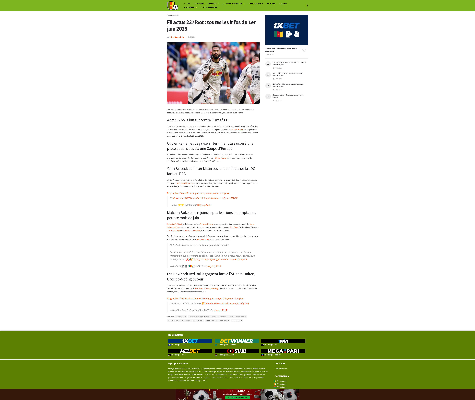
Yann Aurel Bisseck (185, 183)
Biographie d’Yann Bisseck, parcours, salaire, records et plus (198, 193)
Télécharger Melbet (178, 355)
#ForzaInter (178, 198)
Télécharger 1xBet (178, 345)
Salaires (283, 3)
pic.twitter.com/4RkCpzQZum (232, 259)
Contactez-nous (209, 7)
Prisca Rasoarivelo (177, 37)
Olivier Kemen (221, 158)
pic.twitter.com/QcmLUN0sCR (223, 198)
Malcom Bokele (206, 224)
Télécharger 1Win (270, 345)
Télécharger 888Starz (225, 355)
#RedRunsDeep (212, 303)
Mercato (271, 3)
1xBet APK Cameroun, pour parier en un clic (281, 50)
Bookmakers (189, 7)
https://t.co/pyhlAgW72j (205, 259)
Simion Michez (203, 239)
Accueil (187, 3)
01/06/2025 (191, 37)
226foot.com (281, 387)
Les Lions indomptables (234, 3)
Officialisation (256, 3)
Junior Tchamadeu (192, 230)
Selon (174, 224)
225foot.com (281, 384)
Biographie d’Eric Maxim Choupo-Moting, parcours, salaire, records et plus (205, 298)
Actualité (199, 3)
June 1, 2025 (220, 310)
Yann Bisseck (224, 320)
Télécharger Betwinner (226, 345)
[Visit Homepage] (172, 5)
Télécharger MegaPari (272, 355)
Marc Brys (233, 227)
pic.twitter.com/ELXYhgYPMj (235, 303)
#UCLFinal (190, 198)
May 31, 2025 (203, 204)
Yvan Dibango (174, 230)
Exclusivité (213, 3)
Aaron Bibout (238, 129)
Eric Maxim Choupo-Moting (206, 288)
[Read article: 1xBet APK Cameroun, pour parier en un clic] (286, 30)
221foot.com (281, 381)
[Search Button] (307, 5)
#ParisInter (201, 198)
